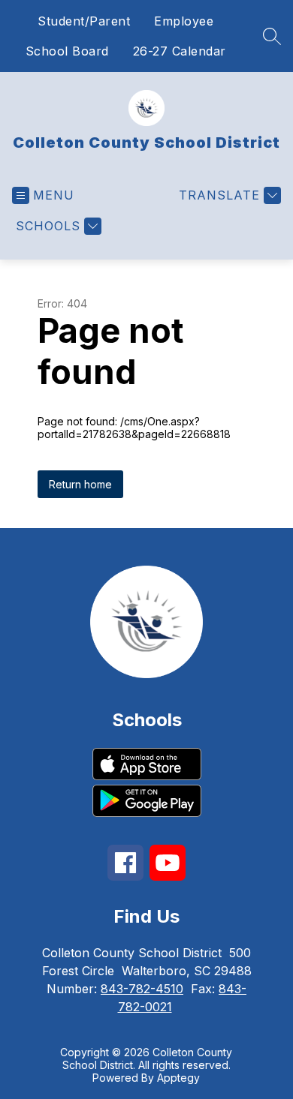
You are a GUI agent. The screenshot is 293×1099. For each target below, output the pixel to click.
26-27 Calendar (179, 51)
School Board (67, 51)
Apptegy (178, 1077)
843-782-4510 (142, 988)
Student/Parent (84, 21)
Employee (183, 21)
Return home (80, 484)
